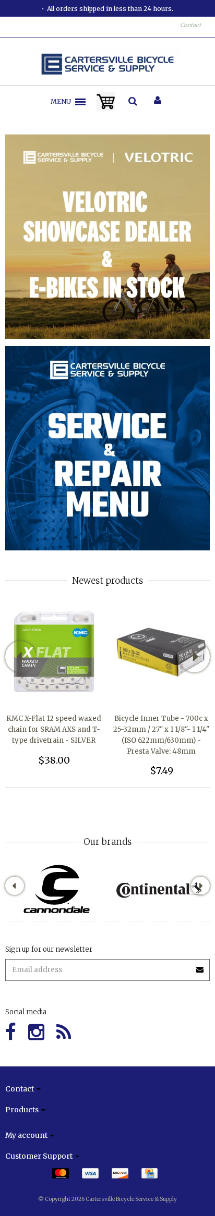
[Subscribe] (200, 966)
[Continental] (159, 889)
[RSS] (63, 1032)
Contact (190, 25)
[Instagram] (36, 1032)
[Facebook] (10, 1032)
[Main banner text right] (107, 448)
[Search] (132, 101)
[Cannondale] (56, 889)
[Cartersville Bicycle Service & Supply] (107, 64)
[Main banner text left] (107, 236)
